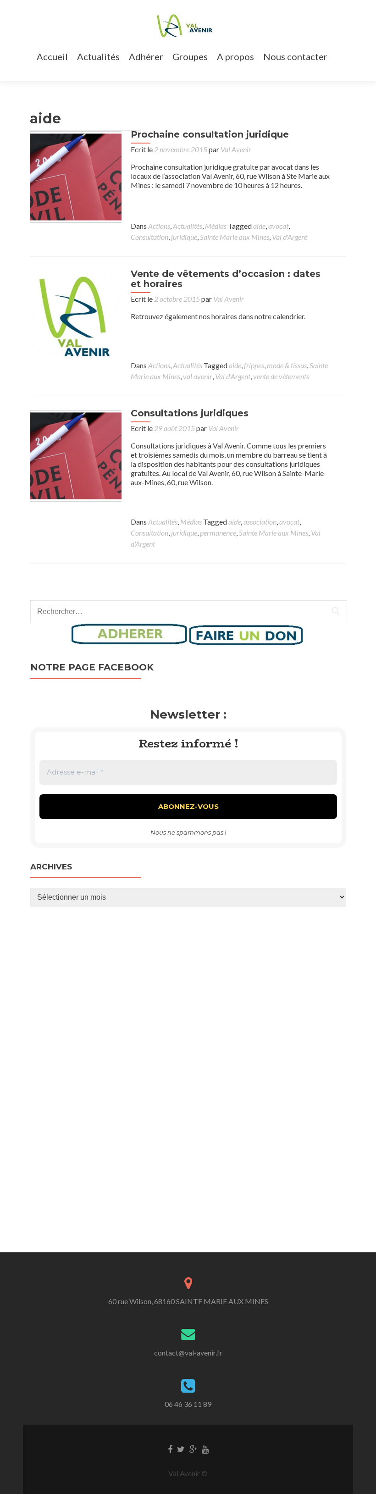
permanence (218, 532)
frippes (254, 365)
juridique (184, 236)
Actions (159, 225)
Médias (216, 225)
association (259, 521)
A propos (235, 56)
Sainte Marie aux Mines (234, 236)
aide (259, 225)
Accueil (52, 56)
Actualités (98, 56)
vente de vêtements (281, 376)
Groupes (190, 56)
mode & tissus (287, 365)
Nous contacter (295, 56)
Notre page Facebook (92, 667)
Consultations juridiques (190, 413)
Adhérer (146, 56)
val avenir (197, 376)
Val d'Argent (289, 236)
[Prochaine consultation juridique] (76, 177)
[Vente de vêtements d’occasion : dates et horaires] (76, 316)
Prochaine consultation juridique (210, 134)
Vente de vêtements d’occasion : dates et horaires (226, 278)
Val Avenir (236, 149)
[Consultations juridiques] (76, 456)
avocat (278, 225)
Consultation (149, 236)
